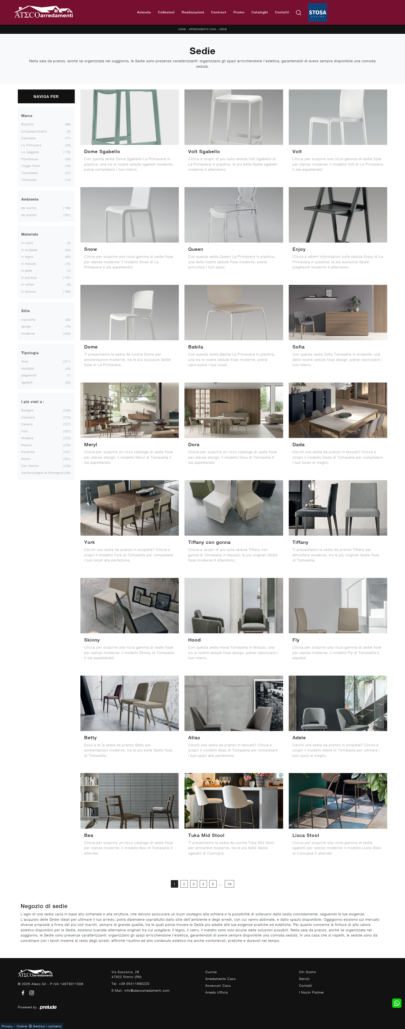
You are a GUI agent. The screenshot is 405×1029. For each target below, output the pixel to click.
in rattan (27, 284)
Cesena (27, 424)
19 (229, 884)
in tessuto (28, 291)
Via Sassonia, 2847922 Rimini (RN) (127, 974)
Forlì (24, 431)
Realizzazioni (193, 12)
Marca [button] (26, 116)
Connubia (28, 138)
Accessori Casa (218, 985)
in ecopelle (29, 250)
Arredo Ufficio (216, 992)
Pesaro (26, 445)
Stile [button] (25, 311)
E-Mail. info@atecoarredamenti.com (141, 990)
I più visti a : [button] (32, 402)
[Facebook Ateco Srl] (22, 992)
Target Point (30, 166)
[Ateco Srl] (43, 12)
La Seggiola (30, 152)
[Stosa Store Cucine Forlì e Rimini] (317, 12)
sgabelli (27, 382)
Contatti (282, 12)
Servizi (304, 979)
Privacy (7, 1026)
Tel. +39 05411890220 (131, 984)
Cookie (22, 1026)
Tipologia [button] (30, 353)
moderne (28, 333)
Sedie (223, 29)
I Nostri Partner (311, 992)
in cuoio (27, 243)
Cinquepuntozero (34, 131)
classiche (28, 319)
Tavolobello (29, 173)
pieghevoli (28, 375)
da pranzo (29, 215)
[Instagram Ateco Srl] (30, 992)
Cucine (211, 972)
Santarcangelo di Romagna (42, 473)
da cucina (28, 208)
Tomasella (29, 180)
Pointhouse (29, 159)
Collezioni (166, 12)
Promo (238, 12)
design (26, 326)
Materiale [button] (29, 234)
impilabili (27, 368)
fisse (24, 361)
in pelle (26, 270)
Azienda (144, 12)
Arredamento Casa (202, 29)
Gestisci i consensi (47, 1026)
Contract (218, 12)
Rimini (25, 459)
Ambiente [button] (30, 199)
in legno (27, 257)
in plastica (29, 277)
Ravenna (28, 452)
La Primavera (31, 145)
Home (182, 29)
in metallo (28, 264)
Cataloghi (259, 12)
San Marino (30, 466)
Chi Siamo (307, 972)
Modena (27, 438)
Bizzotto (27, 124)
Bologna (27, 410)
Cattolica (28, 417)
